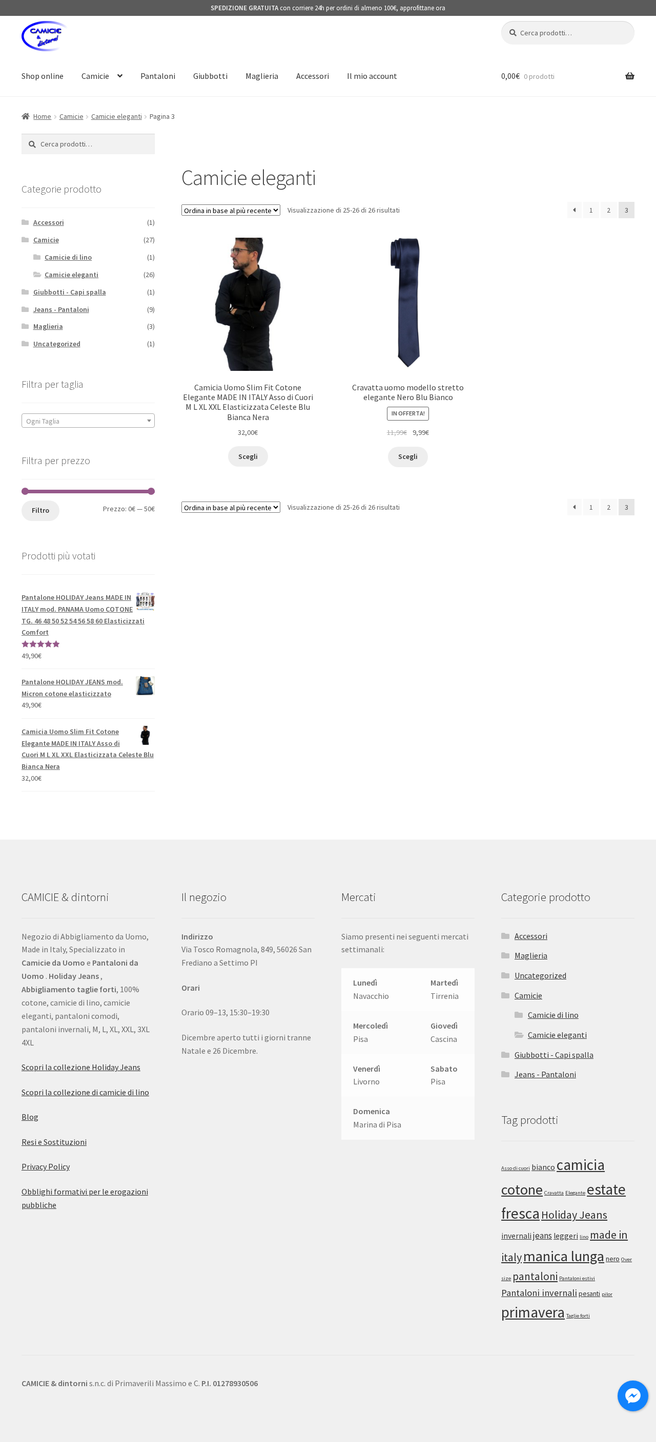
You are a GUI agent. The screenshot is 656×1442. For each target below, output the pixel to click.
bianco (543, 1167)
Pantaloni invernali (539, 1293)
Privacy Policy (46, 1166)
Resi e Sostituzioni (54, 1142)
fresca (520, 1213)
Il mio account (372, 76)
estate (606, 1189)
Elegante (575, 1192)
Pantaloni (157, 76)
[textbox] (88, 421)
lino (584, 1237)
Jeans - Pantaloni (61, 309)
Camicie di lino (68, 257)
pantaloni (535, 1276)
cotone (522, 1189)
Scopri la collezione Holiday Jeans (81, 1067)
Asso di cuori (515, 1168)
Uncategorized (56, 343)
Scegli (248, 456)
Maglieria (261, 76)
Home (42, 116)
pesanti (589, 1293)
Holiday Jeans (574, 1214)
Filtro (40, 510)
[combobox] (88, 420)
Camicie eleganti (116, 116)
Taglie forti (578, 1315)
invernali (516, 1236)
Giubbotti (210, 76)
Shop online (43, 76)
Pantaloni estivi (577, 1278)
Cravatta (554, 1192)
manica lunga (563, 1256)
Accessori (312, 76)
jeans (542, 1235)
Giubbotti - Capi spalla (69, 292)
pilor (607, 1294)
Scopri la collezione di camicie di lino (85, 1092)
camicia (581, 1164)
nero (613, 1259)
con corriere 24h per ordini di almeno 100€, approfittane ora (328, 8)
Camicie (95, 76)
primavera (533, 1312)
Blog (30, 1117)
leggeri (566, 1236)
